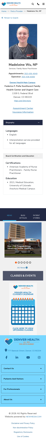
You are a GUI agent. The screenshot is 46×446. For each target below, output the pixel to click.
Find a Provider (16, 11)
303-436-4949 (31, 73)
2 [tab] (19, 262)
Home (3, 11)
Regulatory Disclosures (23, 432)
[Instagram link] (39, 357)
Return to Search (10, 18)
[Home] (11, 4)
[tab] (9, 214)
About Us (8, 399)
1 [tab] (16, 262)
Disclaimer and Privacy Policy (23, 423)
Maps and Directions (22, 101)
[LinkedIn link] (17, 357)
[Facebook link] (6, 357)
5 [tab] (27, 262)
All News (21, 267)
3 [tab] (22, 262)
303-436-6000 (28, 77)
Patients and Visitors (13, 379)
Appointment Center (23, 108)
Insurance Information (23, 112)
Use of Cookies (23, 436)
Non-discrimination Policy (23, 427)
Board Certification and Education (20, 156)
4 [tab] (24, 262)
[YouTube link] (28, 357)
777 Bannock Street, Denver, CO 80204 (24, 350)
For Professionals (12, 389)
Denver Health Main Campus (22, 82)
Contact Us (9, 368)
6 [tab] (30, 262)
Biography (10, 122)
